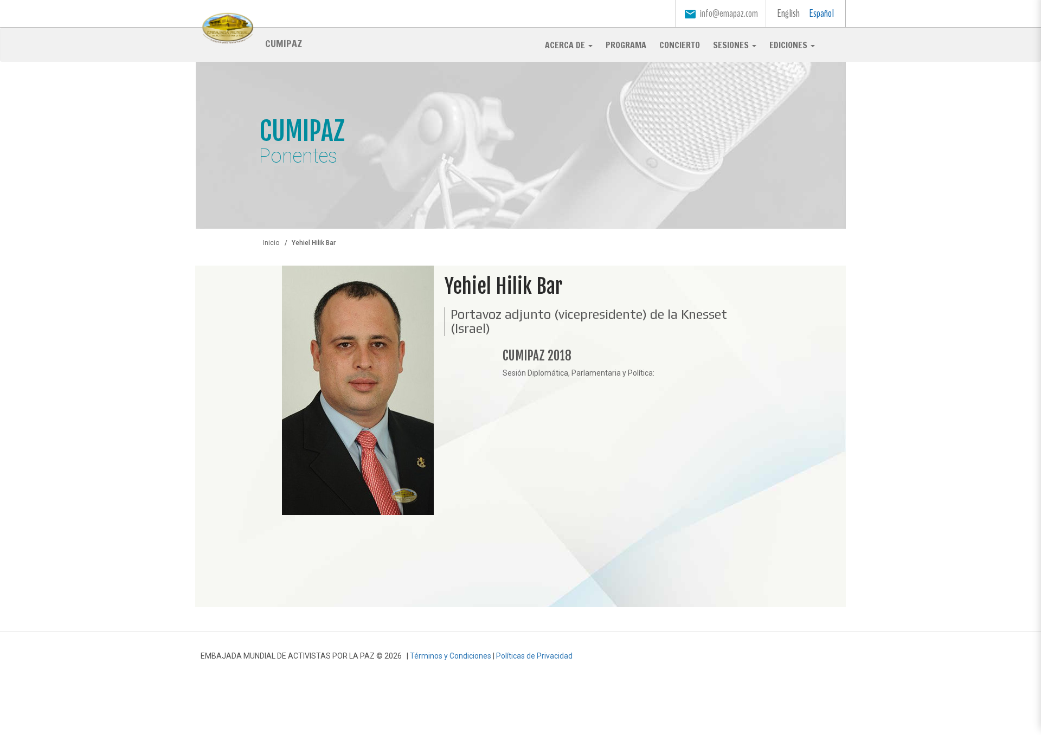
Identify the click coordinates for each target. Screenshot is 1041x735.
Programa (626, 45)
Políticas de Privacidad (534, 656)
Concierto (679, 45)
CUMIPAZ (283, 42)
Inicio (271, 243)
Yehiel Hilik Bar (504, 286)
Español (821, 13)
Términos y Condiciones (450, 656)
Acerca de (566, 45)
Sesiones (732, 45)
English (788, 13)
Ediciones (789, 45)
